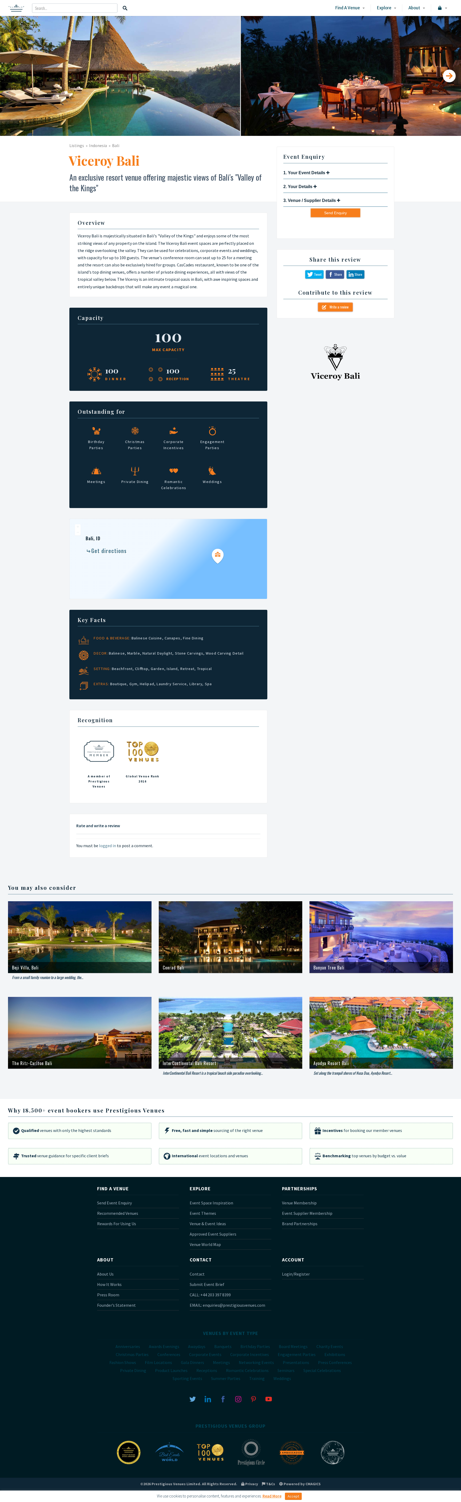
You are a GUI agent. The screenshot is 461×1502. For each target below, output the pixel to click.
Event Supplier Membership (307, 1213)
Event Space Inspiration (211, 1202)
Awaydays (196, 1346)
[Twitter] (193, 1398)
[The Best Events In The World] (169, 1465)
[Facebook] (223, 1398)
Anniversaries (128, 1346)
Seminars (286, 1370)
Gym (133, 683)
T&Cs (270, 1483)
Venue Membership (299, 1202)
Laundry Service (172, 683)
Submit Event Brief (207, 1284)
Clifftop (141, 668)
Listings (76, 145)
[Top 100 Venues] (210, 1465)
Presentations (296, 1362)
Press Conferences (335, 1362)
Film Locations (158, 1362)
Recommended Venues (117, 1213)
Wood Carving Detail (225, 653)
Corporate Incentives (249, 1354)
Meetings (221, 1362)
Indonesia (98, 145)
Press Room (108, 1294)
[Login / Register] (442, 8)
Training (257, 1378)
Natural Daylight (157, 653)
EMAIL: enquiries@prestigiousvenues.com (227, 1305)
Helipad (147, 683)
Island (172, 668)
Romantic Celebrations (247, 1370)
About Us (105, 1274)
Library (195, 683)
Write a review (337, 307)
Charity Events (329, 1346)
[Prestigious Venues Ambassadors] (292, 1465)
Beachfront (122, 668)
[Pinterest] (253, 1398)
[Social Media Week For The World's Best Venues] (332, 1465)
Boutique (118, 683)
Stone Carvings (189, 653)
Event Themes (203, 1213)
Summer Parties (225, 1378)
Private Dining (133, 1370)
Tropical (204, 668)
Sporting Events (187, 1378)
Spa (208, 683)
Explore (384, 7)
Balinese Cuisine (147, 638)
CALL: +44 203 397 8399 (210, 1294)
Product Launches (171, 1370)
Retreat (187, 668)
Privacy (251, 1483)
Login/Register (296, 1274)
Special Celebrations (322, 1370)
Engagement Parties (297, 1354)
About (414, 7)
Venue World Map (205, 1244)
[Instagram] (238, 1398)
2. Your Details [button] (298, 186)
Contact (197, 1274)
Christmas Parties (132, 1354)
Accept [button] (293, 1496)
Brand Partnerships (299, 1223)
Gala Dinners (192, 1362)
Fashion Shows (122, 1362)
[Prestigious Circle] (251, 1465)
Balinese (117, 653)
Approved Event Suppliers (213, 1234)
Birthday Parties (255, 1346)
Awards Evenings (164, 1346)
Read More (272, 1496)
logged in (107, 845)
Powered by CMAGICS (302, 1483)
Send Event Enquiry (114, 1202)
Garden (157, 668)
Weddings (282, 1378)
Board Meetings (293, 1346)
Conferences (168, 1354)
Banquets (223, 1346)
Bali (115, 145)
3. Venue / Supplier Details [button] (310, 200)
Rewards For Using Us (116, 1223)
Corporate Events (205, 1354)
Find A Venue (347, 7)
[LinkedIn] (208, 1398)
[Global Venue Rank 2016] (142, 762)
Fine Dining (193, 638)
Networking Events (256, 1362)
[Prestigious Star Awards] (128, 1465)
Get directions (109, 551)
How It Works (109, 1284)
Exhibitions (334, 1354)
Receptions (206, 1370)
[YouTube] (269, 1398)
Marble (133, 653)
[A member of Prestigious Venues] (99, 762)
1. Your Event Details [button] (304, 173)
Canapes (173, 638)
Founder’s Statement (116, 1305)
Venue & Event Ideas (208, 1223)
